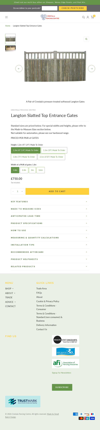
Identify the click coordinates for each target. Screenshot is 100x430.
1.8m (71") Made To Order (24, 157)
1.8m (15, 170)
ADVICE (9, 302)
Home (7, 26)
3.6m (41, 170)
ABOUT (9, 293)
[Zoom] (86, 39)
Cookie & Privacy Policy (47, 301)
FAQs (39, 293)
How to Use (18, 230)
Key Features (19, 202)
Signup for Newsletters (61, 373)
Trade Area (41, 288)
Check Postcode (73, 8)
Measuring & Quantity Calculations (35, 238)
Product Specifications (27, 223)
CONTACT (10, 306)
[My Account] (88, 17)
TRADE (8, 297)
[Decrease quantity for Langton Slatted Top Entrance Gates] (13, 191)
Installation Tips (23, 245)
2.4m (24, 170)
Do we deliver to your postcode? (27, 8)
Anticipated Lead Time (25, 216)
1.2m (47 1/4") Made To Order (25, 150)
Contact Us (41, 329)
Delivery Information (46, 325)
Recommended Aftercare (27, 252)
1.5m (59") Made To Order (54, 150)
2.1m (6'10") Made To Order (51, 157)
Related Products (23, 266)
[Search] (83, 17)
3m (32, 170)
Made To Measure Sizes (26, 209)
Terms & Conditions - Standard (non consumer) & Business (49, 317)
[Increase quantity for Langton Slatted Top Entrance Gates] (22, 191)
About (39, 297)
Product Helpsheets (24, 259)
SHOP (8, 288)
